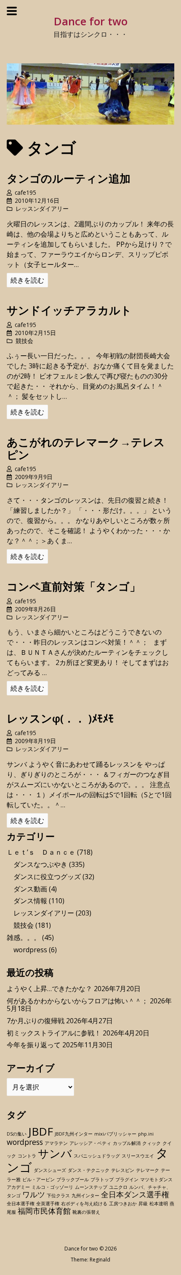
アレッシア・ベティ (90, 1143)
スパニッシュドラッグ (97, 1156)
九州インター (85, 1196)
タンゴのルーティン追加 (68, 178)
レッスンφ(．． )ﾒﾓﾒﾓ (60, 718)
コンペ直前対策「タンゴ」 (74, 586)
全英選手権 (47, 1204)
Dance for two (91, 21)
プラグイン (126, 1179)
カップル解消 (127, 1143)
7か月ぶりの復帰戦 (35, 1020)
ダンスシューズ (50, 1170)
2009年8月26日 (35, 609)
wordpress (30, 949)
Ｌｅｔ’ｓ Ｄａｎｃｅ (41, 852)
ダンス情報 (30, 900)
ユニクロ (118, 1187)
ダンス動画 (30, 889)
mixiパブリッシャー (115, 1134)
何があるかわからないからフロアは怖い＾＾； (77, 1000)
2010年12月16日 (37, 200)
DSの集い (17, 1134)
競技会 (24, 341)
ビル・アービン (38, 1179)
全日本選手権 (21, 1204)
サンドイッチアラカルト (69, 310)
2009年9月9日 (34, 477)
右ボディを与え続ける (84, 1204)
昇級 (143, 1204)
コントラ (27, 1156)
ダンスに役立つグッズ (47, 876)
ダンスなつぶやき (40, 864)
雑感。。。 (23, 937)
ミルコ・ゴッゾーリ (52, 1187)
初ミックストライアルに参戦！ (54, 1033)
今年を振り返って (34, 1044)
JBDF (40, 1131)
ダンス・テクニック (88, 1170)
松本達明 (158, 1204)
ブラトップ (102, 1179)
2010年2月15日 (35, 333)
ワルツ (33, 1194)
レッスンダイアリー (42, 208)
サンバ (55, 1153)
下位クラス (58, 1196)
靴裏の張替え (86, 1212)
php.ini (146, 1134)
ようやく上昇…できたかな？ (49, 988)
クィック (151, 1143)
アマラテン (56, 1143)
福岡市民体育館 (44, 1211)
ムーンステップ (91, 1187)
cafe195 (25, 192)
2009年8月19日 (35, 741)
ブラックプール (72, 1179)
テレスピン (122, 1170)
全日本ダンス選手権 (135, 1194)
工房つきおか (123, 1204)
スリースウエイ (138, 1156)
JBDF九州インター (74, 1134)
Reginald (100, 1259)
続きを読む (27, 280)
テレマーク (147, 1170)
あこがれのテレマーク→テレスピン (86, 448)
